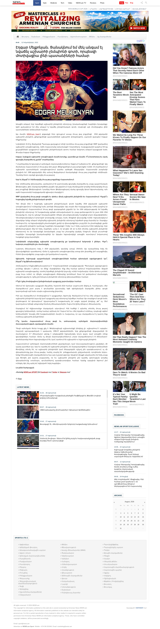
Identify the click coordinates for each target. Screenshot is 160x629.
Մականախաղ (68, 581)
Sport (37, 3)
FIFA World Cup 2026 (77, 9)
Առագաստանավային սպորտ (33, 550)
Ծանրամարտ (68, 553)
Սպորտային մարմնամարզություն (119, 567)
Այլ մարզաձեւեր (104, 36)
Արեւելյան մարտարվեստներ (32, 556)
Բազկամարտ (26, 561)
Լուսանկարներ (122, 9)
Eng (131, 3)
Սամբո (107, 559)
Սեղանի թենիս (110, 561)
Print (20, 379)
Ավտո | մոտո (25, 553)
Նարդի (65, 584)
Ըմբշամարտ (25, 595)
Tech (62, 3)
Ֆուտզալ (108, 587)
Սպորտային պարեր (113, 570)
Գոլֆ (22, 586)
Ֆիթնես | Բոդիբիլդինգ (114, 581)
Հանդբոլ (65, 561)
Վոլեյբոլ (107, 576)
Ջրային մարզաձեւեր (113, 553)
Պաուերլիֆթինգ (111, 544)
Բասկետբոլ (63, 36)
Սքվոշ (106, 573)
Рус (126, 3)
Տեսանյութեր (139, 9)
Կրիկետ (65, 559)
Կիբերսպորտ (68, 556)
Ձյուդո (64, 578)
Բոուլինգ (23, 573)
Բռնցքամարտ (49, 36)
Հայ (121, 3)
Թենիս (92, 36)
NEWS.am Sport (33, 134)
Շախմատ (35, 36)
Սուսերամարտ (110, 564)
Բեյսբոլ (23, 567)
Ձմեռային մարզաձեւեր (72, 576)
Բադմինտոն (25, 559)
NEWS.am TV (81, 3)
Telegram (63, 372)
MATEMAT (139, 608)
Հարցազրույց (106, 9)
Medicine (53, 3)
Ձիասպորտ (67, 573)
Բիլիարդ (23, 570)
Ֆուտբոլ (25, 36)
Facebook (44, 372)
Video (70, 3)
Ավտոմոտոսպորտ (78, 36)
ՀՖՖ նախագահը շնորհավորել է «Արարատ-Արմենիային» (65, 410)
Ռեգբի (107, 556)
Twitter (54, 372)
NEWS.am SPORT (30, 372)
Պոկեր (107, 550)
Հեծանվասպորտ (69, 564)
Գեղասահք (24, 578)
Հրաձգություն (68, 570)
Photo (102, 3)
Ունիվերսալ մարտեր (71, 593)
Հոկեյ (64, 567)
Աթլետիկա (24, 544)
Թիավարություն (69, 547)
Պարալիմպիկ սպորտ (113, 547)
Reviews (93, 3)
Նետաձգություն (69, 587)
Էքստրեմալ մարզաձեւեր (31, 592)
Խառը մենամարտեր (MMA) (73, 550)
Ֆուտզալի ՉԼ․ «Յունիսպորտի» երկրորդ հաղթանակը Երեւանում (68, 424)
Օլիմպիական (110, 578)
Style (44, 3)
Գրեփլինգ (24, 589)
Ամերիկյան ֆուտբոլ (28, 547)
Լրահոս (93, 9)
